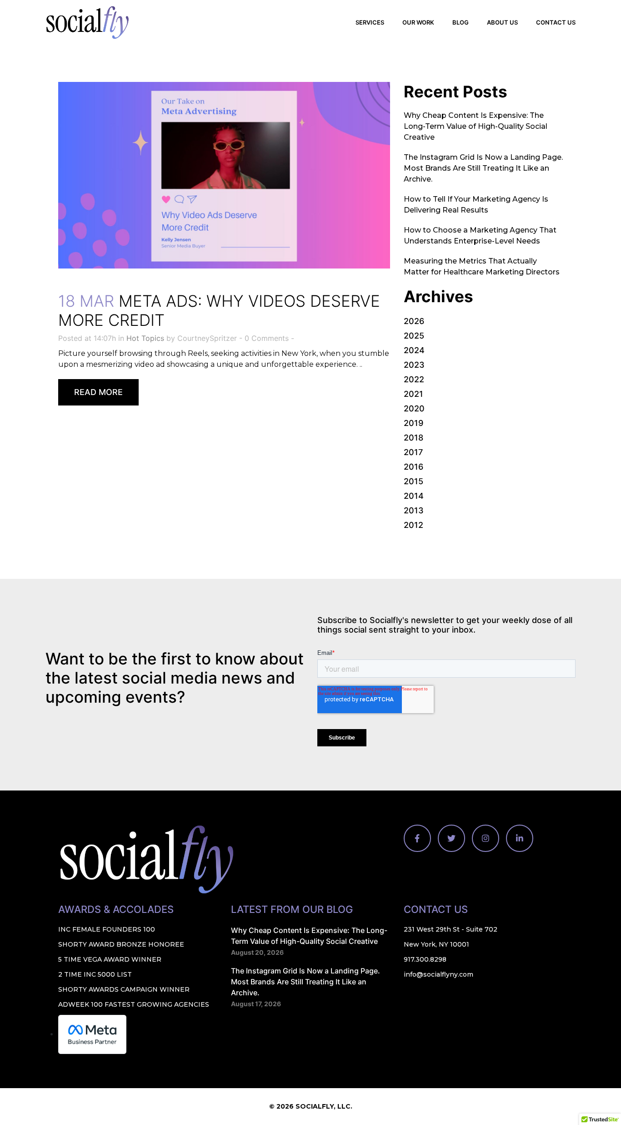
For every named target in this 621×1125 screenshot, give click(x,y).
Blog (460, 22)
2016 (413, 466)
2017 (413, 452)
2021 (413, 394)
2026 (414, 321)
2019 (413, 423)
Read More (98, 392)
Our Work (418, 22)
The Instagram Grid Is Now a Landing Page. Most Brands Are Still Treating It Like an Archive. (483, 168)
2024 (414, 350)
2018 (413, 437)
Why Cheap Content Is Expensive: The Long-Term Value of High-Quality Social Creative (475, 126)
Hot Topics (145, 338)
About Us (502, 22)
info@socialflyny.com (438, 974)
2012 (413, 525)
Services (370, 22)
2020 (414, 408)
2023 (414, 365)
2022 (414, 379)
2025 (414, 335)
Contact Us (556, 22)
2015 (413, 481)
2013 (414, 510)
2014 (414, 496)
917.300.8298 (425, 959)
